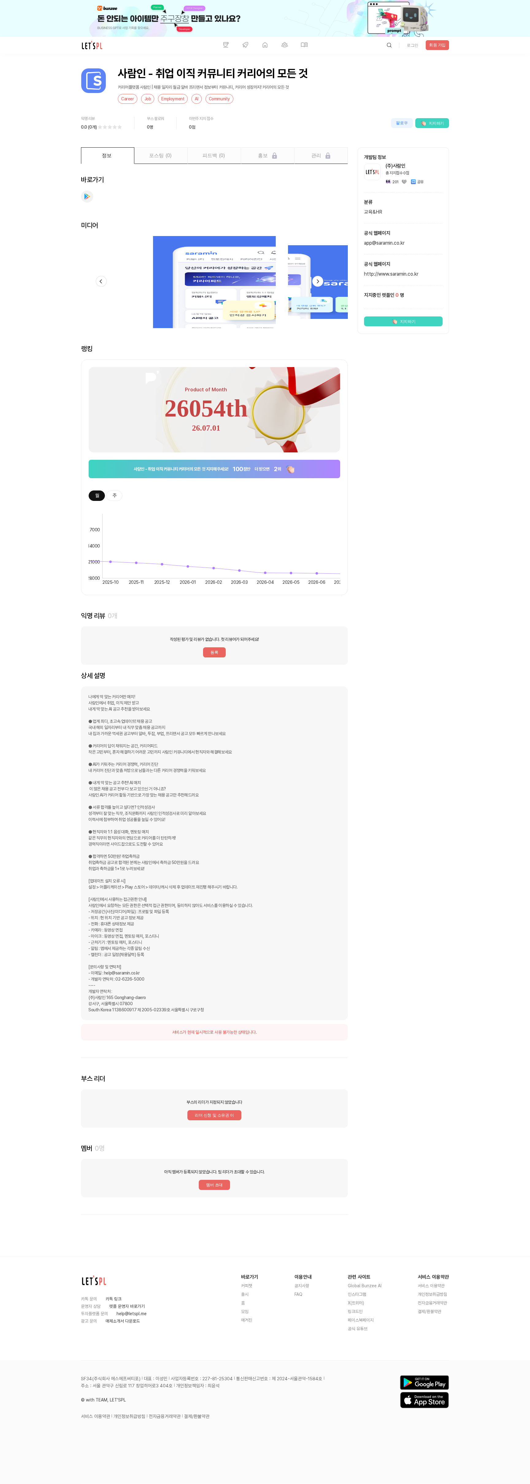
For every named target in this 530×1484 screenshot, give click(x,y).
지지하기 (436, 123)
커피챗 (246, 1285)
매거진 (246, 1320)
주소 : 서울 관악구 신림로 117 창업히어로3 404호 (127, 1386)
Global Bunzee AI (365, 1285)
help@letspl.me (132, 1313)
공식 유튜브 (357, 1328)
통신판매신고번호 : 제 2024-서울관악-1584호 (279, 1378)
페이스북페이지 (361, 1320)
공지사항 (301, 1285)
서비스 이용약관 (431, 1285)
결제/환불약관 (429, 1311)
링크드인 (355, 1311)
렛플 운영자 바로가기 (127, 1306)
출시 (244, 1294)
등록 (214, 652)
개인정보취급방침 (432, 1294)
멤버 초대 (214, 1185)
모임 (244, 1311)
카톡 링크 (113, 1298)
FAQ (298, 1294)
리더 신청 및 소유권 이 (214, 1115)
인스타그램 (357, 1294)
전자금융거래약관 (432, 1302)
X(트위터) (356, 1302)
